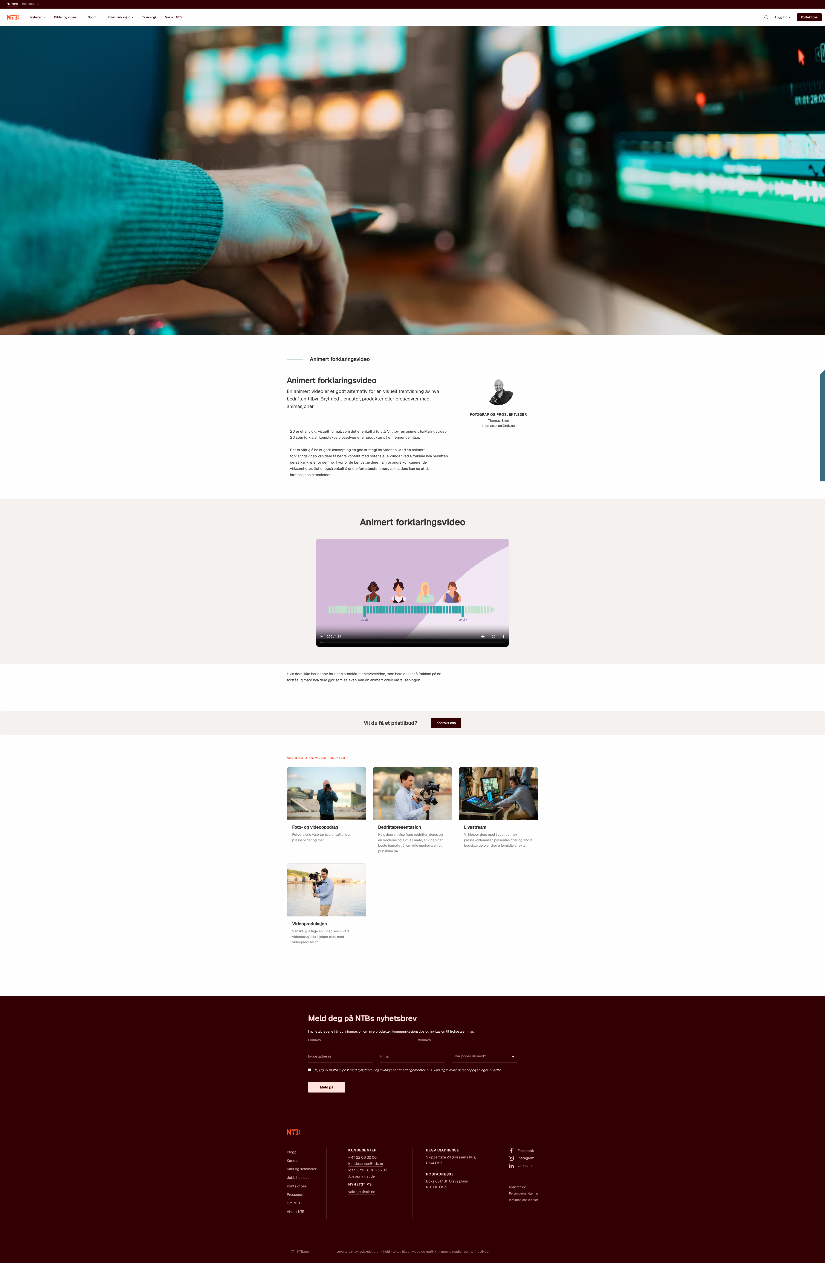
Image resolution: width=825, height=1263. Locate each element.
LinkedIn (525, 1165)
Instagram (526, 1158)
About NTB (295, 1211)
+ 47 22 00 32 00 (362, 1157)
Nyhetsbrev (517, 1187)
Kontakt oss (809, 17)
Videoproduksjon (309, 924)
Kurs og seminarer (301, 1169)
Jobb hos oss (298, 1177)
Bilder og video (65, 17)
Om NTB (293, 1203)
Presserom (295, 1194)
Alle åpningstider (362, 1176)
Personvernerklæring (523, 1193)
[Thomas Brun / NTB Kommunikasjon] (412, 793)
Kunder (293, 1160)
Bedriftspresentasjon (399, 827)
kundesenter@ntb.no (365, 1163)
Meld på (326, 1087)
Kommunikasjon (119, 17)
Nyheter (12, 4)
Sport (92, 17)
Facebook (526, 1150)
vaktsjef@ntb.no (361, 1191)
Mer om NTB (173, 17)
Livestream (475, 827)
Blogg (291, 1152)
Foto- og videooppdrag (315, 827)
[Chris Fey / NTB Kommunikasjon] (326, 793)
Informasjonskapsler (523, 1200)
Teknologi (28, 4)
